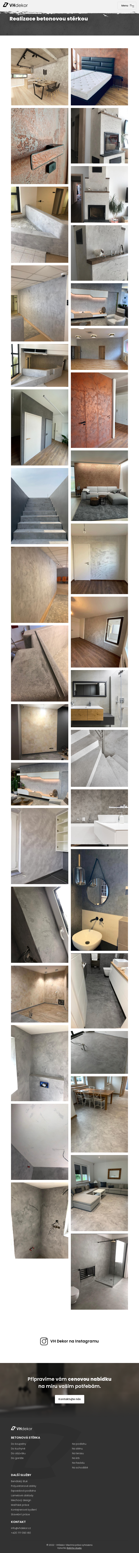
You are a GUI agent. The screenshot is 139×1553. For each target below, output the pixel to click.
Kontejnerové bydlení (24, 1509)
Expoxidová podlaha (23, 1490)
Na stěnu (77, 1448)
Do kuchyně (18, 1448)
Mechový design (21, 1500)
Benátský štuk (19, 1481)
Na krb (76, 1458)
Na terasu (78, 1453)
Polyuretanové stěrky (23, 1486)
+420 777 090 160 (21, 1533)
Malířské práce (20, 1505)
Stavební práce (20, 1514)
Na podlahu (79, 1444)
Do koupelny (18, 1444)
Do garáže (17, 1458)
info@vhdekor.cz (21, 1528)
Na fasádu (78, 1463)
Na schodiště (80, 1467)
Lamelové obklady (22, 1495)
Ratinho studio (74, 1548)
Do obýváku (18, 1453)
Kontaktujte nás (69, 1399)
